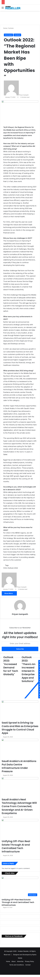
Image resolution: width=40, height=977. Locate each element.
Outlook (11, 28)
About (14, 961)
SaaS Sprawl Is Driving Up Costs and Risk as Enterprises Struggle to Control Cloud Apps (20, 728)
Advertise (20, 961)
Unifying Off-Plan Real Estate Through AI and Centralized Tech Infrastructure (16, 846)
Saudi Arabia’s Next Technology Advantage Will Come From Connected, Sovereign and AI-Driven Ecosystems (19, 806)
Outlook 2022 (13, 568)
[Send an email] (29, 95)
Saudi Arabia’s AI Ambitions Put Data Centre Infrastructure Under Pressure (19, 766)
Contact (28, 965)
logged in (14, 868)
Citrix (5, 568)
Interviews (8, 35)
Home (5, 28)
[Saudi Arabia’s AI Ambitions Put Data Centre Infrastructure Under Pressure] (20, 749)
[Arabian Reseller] (13, 8)
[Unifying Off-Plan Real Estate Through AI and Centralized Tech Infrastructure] (20, 829)
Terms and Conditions (16, 965)
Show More (8, 593)
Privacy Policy (29, 961)
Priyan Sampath (24, 95)
